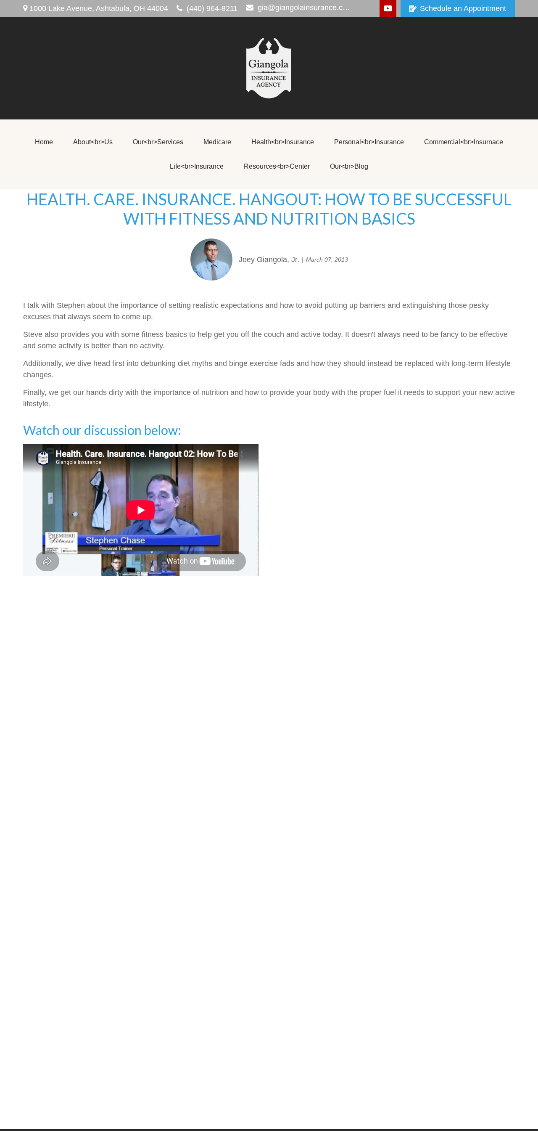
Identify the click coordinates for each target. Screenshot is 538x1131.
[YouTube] (388, 8)
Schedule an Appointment (463, 8)
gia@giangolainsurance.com (305, 7)
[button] (44, 142)
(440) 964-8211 (212, 8)
